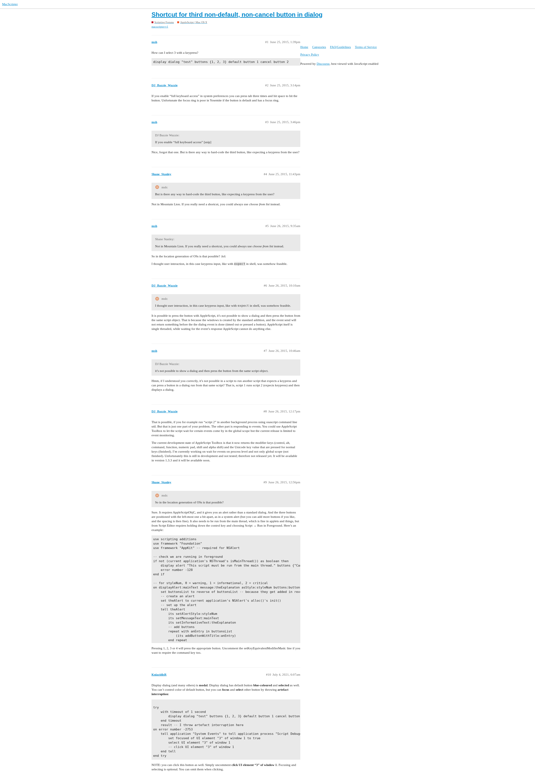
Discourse (323, 63)
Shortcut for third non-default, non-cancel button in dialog (237, 14)
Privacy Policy (309, 54)
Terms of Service (366, 47)
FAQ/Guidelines (340, 47)
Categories (319, 47)
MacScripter (10, 4)
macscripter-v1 (160, 26)
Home (304, 47)
